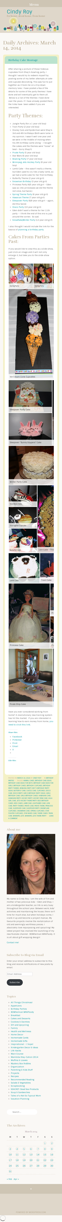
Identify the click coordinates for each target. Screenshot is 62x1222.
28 (38, 1165)
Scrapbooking (18, 1086)
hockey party (26, 798)
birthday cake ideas (43, 781)
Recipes (15, 1076)
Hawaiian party (14, 798)
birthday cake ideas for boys (20, 783)
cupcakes (41, 791)
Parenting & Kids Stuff (22, 1070)
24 (10, 1165)
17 (10, 1160)
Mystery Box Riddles (21, 1063)
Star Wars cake (30, 813)
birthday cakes (19, 786)
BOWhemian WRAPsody (22, 1012)
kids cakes (18, 803)
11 (17, 1154)
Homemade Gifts (19, 1041)
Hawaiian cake (45, 796)
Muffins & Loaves (19, 1060)
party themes (18, 806)
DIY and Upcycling (20, 1025)
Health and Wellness (21, 1031)
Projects (15, 1073)
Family (14, 1028)
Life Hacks (16, 1050)
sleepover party (33, 808)
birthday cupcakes (34, 786)
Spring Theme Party (22, 194)
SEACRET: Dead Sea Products (25, 1089)
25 (17, 1165)
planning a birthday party (31, 229)
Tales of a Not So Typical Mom (26, 1095)
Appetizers (16, 1005)
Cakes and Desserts (20, 1018)
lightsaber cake (39, 803)
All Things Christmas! (22, 1002)
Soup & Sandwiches (20, 1092)
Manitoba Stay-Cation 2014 (24, 1057)
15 (45, 1154)
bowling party (26, 788)
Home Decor (17, 1034)
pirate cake (29, 806)
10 (10, 1154)
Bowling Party (19, 159)
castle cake (31, 791)
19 (24, 1160)
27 (31, 1165)
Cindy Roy (19, 11)
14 (38, 1154)
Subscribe (15, 982)
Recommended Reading (22, 1079)
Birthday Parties (19, 1009)
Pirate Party (18, 152)
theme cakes (42, 813)
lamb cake (28, 803)
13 (31, 1154)
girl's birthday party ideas (34, 793)
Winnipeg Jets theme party (35, 816)
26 (24, 1165)
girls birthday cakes (29, 796)
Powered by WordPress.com (31, 1212)
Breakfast (15, 1015)
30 (51, 1165)
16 (51, 1154)
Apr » (16, 1179)
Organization (17, 1066)
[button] (20, 276)
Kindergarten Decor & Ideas (24, 1047)
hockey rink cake (40, 798)
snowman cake (23, 811)
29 (45, 1165)
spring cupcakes (37, 811)
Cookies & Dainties (20, 1022)
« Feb (9, 1179)
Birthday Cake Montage (23, 60)
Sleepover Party (20, 200)
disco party (18, 793)
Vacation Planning (20, 1099)
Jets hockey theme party (27, 801)
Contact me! (13, 942)
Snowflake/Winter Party (23, 220)
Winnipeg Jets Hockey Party (26, 162)
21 (38, 1160)
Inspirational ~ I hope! (22, 1044)
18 (17, 1160)
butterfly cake (20, 791)
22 (45, 1160)
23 (51, 1160)
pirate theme (39, 806)
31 (10, 1171)
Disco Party (18, 207)
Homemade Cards (19, 1037)
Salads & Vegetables (21, 1082)
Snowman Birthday (21, 181)
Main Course (17, 1053)
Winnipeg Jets (18, 816)
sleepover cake (19, 808)
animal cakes (28, 781)
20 (31, 1160)
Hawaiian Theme (20, 197)
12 (24, 1154)
